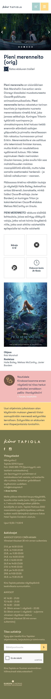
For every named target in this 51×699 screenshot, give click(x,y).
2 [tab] (21, 47)
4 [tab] (27, 47)
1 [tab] (19, 47)
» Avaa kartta (10, 490)
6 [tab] (32, 47)
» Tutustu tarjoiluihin (27, 396)
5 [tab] (29, 47)
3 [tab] (24, 47)
